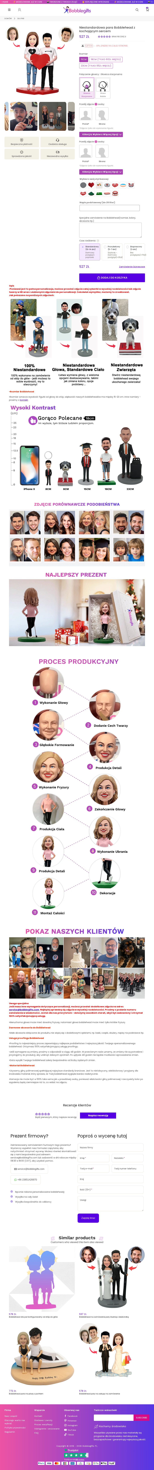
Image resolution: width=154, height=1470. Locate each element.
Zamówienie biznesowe (132, 266)
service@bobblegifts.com (24, 1009)
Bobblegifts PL (90, 1446)
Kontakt (38, 1416)
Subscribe (141, 1417)
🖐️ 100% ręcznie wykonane (70, 1)
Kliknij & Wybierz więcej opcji (100, 134)
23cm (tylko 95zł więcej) (96, 65)
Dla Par (20, 18)
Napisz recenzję (98, 1115)
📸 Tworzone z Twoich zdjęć (37, 1)
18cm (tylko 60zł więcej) (106, 59)
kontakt (24, 400)
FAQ (36, 1433)
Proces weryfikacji (43, 1424)
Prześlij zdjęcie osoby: (92, 104)
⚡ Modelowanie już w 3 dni (103, 1)
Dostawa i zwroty (43, 1420)
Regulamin (10, 1432)
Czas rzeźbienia (99, 240)
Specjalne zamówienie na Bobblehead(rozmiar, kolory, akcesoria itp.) (107, 219)
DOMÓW (8, 18)
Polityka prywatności (15, 1427)
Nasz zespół (11, 1416)
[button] (104, 36)
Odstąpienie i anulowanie (47, 1428)
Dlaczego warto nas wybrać (15, 1422)
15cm (83, 59)
